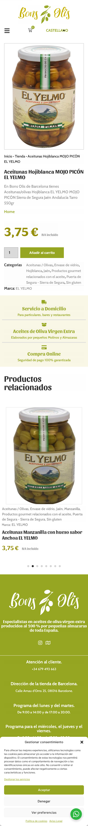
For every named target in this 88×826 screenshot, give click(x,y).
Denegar (44, 801)
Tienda (20, 156)
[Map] (48, 642)
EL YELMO (24, 288)
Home (9, 211)
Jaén (47, 271)
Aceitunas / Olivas (39, 265)
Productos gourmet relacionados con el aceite (36, 514)
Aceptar (44, 790)
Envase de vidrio (66, 265)
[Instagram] (40, 642)
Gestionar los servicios (17, 779)
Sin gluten (73, 282)
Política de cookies (36, 821)
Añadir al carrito (42, 253)
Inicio (8, 156)
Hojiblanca (34, 271)
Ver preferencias (44, 812)
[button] (82, 742)
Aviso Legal (55, 821)
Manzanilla (72, 509)
